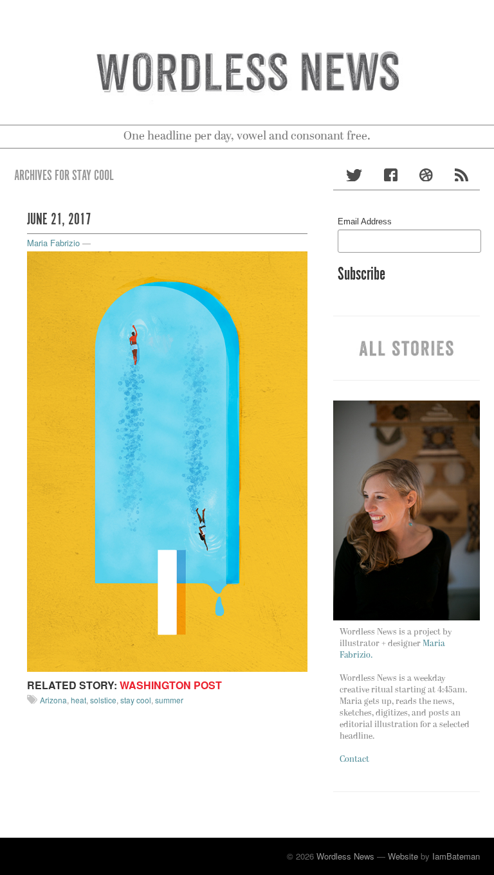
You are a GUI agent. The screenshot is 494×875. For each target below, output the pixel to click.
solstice (103, 699)
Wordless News (345, 856)
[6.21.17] (167, 460)
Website (403, 856)
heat (78, 699)
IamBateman (456, 856)
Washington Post (171, 685)
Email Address (365, 221)
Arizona (53, 699)
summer (169, 699)
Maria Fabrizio (53, 243)
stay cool (135, 699)
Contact (354, 759)
